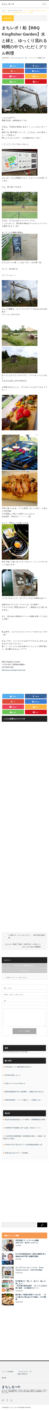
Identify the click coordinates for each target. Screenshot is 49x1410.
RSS (11, 1400)
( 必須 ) (8, 988)
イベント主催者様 (7, 1371)
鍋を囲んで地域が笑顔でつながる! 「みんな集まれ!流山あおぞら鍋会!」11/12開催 (30, 1297)
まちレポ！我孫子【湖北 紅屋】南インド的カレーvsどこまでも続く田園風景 (23, 945)
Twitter (3, 1400)
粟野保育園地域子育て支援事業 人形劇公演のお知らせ (24, 1092)
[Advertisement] (24, 827)
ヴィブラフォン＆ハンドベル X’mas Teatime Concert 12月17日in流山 (29, 1269)
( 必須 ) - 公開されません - (14, 994)
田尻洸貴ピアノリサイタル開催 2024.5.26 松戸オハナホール (27, 1241)
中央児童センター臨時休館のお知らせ (18, 1067)
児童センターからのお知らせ (15, 1083)
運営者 (4, 1378)
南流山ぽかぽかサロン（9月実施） (17, 1153)
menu (44, 4)
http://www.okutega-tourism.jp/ (13, 670)
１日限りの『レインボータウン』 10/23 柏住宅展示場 (26, 936)
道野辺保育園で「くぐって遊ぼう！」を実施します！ (23, 1100)
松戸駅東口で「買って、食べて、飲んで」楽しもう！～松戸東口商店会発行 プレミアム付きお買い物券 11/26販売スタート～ (31, 1284)
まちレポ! (14, 58)
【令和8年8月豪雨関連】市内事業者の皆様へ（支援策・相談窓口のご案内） (24, 1137)
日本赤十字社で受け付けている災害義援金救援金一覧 (23, 1144)
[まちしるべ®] (8, 4)
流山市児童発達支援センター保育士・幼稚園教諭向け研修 (25, 1119)
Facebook (7, 1400)
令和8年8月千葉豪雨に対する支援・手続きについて (23, 1128)
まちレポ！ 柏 (22, 58)
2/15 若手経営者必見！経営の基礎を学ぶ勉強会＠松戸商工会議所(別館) (30, 1255)
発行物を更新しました (12, 1075)
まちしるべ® (11, 1387)
